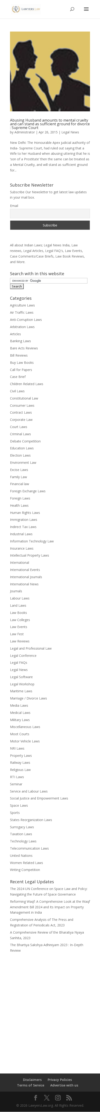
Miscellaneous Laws (25, 727)
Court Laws (18, 427)
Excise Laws (19, 469)
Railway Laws (20, 762)
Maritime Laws (21, 691)
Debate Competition (25, 441)
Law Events (18, 627)
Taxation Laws (21, 834)
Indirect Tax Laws (23, 527)
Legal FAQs (18, 662)
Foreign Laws (20, 498)
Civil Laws (17, 391)
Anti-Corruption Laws (26, 319)
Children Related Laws (26, 384)
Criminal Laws (20, 434)
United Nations (21, 855)
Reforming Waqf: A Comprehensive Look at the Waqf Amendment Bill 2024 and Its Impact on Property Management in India (50, 907)
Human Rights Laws (25, 512)
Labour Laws (20, 598)
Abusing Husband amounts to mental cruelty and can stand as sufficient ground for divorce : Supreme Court (50, 124)
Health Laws (19, 505)
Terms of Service (30, 1085)
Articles (15, 334)
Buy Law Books (22, 362)
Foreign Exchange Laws (28, 491)
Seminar (16, 784)
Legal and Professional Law (31, 648)
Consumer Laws (22, 405)
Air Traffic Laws (21, 312)
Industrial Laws (21, 534)
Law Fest (17, 634)
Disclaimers (32, 1079)
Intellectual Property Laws (29, 555)
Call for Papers (21, 369)
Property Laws (21, 755)
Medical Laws (20, 712)
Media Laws (19, 705)
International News (24, 584)
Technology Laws (23, 841)
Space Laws (19, 805)
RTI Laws (17, 777)
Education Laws (22, 448)
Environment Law (23, 462)
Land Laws (18, 605)
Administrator (24, 132)
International (19, 562)
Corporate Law (21, 419)
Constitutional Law (24, 398)
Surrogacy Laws (22, 827)
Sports (15, 812)
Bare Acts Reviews (24, 348)
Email (14, 205)
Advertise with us (64, 1085)
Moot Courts (19, 734)
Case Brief (18, 376)
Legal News (70, 132)
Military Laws (20, 720)
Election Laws (20, 455)
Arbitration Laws (22, 327)
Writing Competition (25, 869)
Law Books (18, 612)
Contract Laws (21, 412)
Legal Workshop (22, 684)
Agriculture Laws (22, 305)
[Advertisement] (50, 1010)
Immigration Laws (23, 519)
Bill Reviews (19, 355)
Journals (16, 591)
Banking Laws (20, 341)
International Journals (26, 577)
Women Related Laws (26, 863)
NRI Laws (17, 748)
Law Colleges (20, 620)
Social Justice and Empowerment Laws (39, 798)
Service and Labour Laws (29, 791)
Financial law (19, 484)
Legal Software (21, 677)
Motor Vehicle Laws (25, 741)
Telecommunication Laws (29, 848)
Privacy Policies (60, 1079)
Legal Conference (23, 655)
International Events (25, 569)
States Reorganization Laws (31, 820)
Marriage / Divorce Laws (28, 698)
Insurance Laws (21, 548)
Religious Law (20, 769)
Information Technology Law (32, 541)
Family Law (18, 477)
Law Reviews (20, 641)
